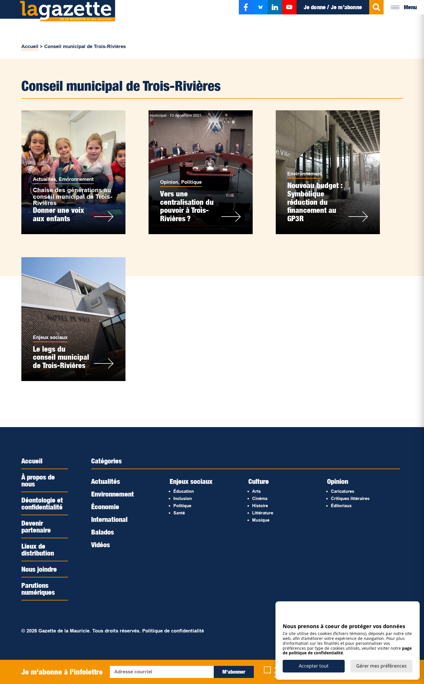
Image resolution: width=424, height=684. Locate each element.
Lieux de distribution (37, 549)
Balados (102, 532)
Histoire (260, 505)
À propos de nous (38, 480)
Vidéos (100, 545)
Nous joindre (39, 569)
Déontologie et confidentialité (42, 503)
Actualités (44, 179)
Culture (258, 481)
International (109, 519)
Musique (260, 520)
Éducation (183, 491)
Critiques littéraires (350, 498)
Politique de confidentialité (173, 631)
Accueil (29, 46)
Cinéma (259, 498)
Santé (179, 512)
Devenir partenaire (36, 526)
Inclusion (182, 498)
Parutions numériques (38, 588)
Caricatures (342, 491)
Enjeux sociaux (50, 337)
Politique (191, 182)
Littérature (262, 512)
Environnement (76, 179)
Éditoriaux (341, 505)
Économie (105, 507)
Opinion (169, 182)
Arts (256, 491)
